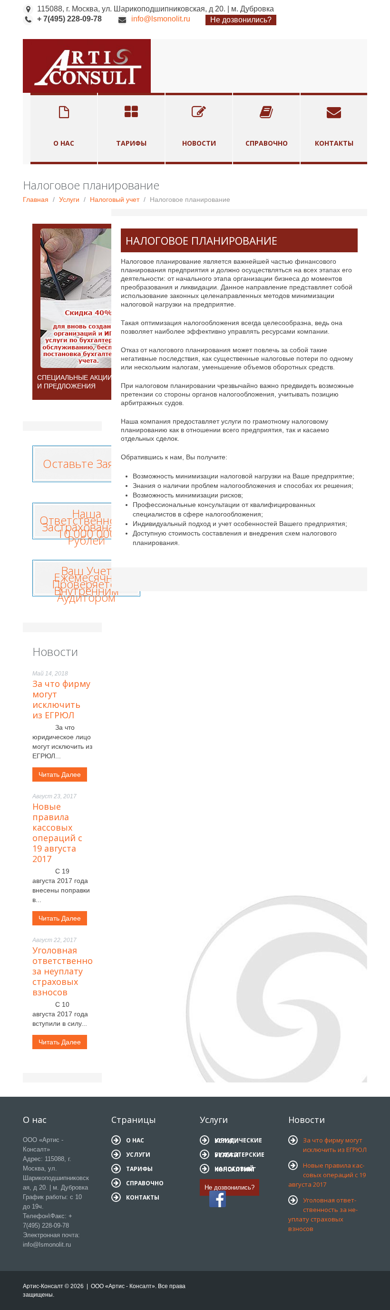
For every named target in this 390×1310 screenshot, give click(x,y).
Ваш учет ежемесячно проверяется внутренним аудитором (86, 584)
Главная (36, 199)
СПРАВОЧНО (145, 1183)
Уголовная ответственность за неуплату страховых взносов (69, 971)
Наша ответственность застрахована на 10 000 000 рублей (86, 527)
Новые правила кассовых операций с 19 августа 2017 (57, 832)
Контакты (334, 143)
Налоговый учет (114, 199)
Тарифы (131, 143)
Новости (199, 143)
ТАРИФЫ (139, 1169)
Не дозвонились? (241, 20)
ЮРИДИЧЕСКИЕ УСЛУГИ (238, 1140)
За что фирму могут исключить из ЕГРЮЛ (61, 699)
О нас (63, 143)
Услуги (69, 199)
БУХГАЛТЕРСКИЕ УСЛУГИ (239, 1155)
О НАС (135, 1140)
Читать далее (60, 774)
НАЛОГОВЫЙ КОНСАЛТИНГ (235, 1169)
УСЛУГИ (138, 1155)
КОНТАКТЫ (142, 1197)
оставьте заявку (86, 461)
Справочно (266, 143)
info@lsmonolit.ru (160, 19)
